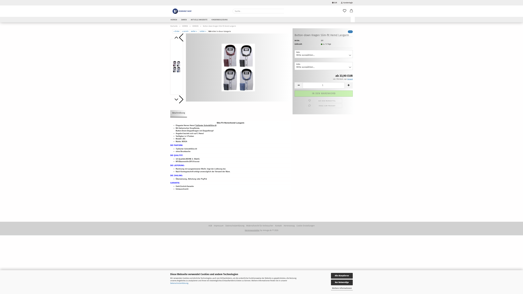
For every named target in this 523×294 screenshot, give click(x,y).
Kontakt (278, 226)
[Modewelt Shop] (182, 11)
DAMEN (184, 20)
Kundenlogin (348, 3)
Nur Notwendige (342, 282)
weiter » (194, 31)
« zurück (185, 31)
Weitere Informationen (342, 288)
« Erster (177, 31)
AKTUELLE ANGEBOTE (199, 20)
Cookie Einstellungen (306, 226)
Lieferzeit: (298, 44)
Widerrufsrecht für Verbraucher (259, 226)
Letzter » (203, 31)
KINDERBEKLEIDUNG (220, 20)
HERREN (174, 20)
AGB (210, 226)
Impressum (219, 226)
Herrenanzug (289, 226)
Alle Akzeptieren (342, 276)
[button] (351, 11)
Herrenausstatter (252, 230)
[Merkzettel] (344, 11)
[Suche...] (287, 11)
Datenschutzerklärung (179, 283)
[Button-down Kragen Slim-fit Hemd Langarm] (238, 67)
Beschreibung (178, 113)
